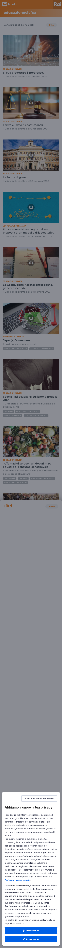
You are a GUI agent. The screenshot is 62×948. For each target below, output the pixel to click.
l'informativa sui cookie (17, 880)
